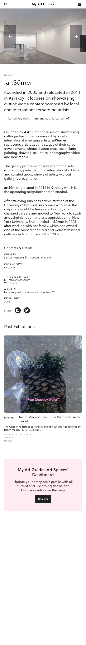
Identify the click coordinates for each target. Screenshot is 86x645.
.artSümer (13, 283)
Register (43, 499)
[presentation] (10, 36)
